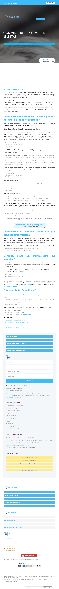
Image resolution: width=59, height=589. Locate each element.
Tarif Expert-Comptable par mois (29, 470)
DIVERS (8, 421)
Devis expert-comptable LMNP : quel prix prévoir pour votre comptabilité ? (24, 442)
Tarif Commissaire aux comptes (29, 457)
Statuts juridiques (11, 418)
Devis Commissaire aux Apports (16, 347)
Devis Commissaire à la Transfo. (16, 350)
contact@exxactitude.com (15, 390)
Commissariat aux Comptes (13, 410)
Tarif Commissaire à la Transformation (29, 464)
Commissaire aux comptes (11, 520)
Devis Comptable (12, 336)
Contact (28, 19)
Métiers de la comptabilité (12, 428)
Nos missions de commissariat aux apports (15, 320)
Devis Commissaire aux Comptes (16, 343)
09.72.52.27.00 (51, 19)
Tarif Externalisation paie (29, 467)
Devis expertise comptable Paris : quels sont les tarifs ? (20, 438)
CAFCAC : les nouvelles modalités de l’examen (17, 445)
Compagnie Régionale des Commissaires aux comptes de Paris (36, 294)
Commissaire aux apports (10, 524)
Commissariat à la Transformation (14, 405)
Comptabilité (9, 413)
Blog (33, 19)
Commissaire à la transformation (13, 527)
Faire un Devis (50, 2)
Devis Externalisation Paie (15, 340)
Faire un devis (41, 19)
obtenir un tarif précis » (38, 44)
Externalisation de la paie (12, 426)
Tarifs (13, 19)
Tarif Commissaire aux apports (29, 460)
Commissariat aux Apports (12, 408)
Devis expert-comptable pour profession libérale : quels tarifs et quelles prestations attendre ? (29, 440)
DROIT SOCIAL (9, 424)
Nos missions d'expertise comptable (14, 325)
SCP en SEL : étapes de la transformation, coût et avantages (21, 447)
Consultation (20, 19)
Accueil (8, 19)
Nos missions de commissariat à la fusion (15, 324)
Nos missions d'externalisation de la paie (15, 327)
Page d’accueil (28, 284)
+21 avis (48, 60)
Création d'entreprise (11, 415)
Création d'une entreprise (10, 517)
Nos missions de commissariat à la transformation (17, 322)
